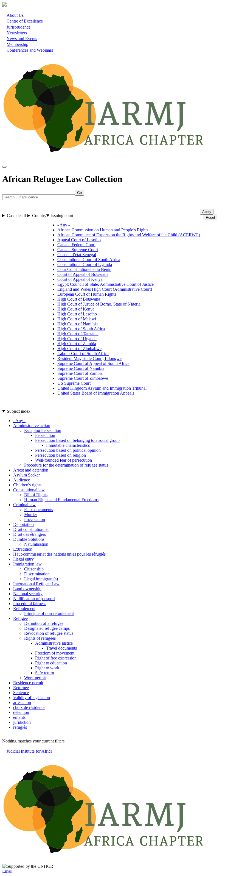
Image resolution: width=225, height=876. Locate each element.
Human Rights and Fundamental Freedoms (61, 499)
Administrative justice (54, 643)
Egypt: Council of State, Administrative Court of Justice (105, 284)
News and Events (22, 38)
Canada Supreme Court (77, 249)
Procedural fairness (29, 603)
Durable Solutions (28, 539)
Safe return (44, 672)
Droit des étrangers (29, 534)
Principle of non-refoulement (49, 613)
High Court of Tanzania (78, 333)
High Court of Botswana (78, 299)
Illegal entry (23, 559)
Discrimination (37, 574)
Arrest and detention (30, 470)
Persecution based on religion (60, 455)
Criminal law (24, 504)
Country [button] (39, 215)
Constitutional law (29, 489)
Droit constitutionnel (31, 529)
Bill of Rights (35, 494)
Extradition (22, 549)
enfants (19, 717)
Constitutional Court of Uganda (84, 264)
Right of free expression (56, 658)
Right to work (47, 668)
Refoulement (24, 608)
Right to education (51, 663)
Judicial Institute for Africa (29, 751)
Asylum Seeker (26, 475)
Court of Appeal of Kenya (80, 279)
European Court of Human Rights (86, 294)
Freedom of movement (54, 653)
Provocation (34, 519)
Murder (30, 514)
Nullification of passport (34, 598)
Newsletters (17, 33)
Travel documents (61, 648)
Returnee (21, 687)
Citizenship (34, 569)
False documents (38, 509)
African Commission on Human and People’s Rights (102, 230)
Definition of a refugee (43, 623)
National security (28, 593)
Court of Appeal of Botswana (82, 274)
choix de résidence (29, 707)
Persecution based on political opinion (68, 450)
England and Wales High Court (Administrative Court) (104, 289)
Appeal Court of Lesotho (79, 239)
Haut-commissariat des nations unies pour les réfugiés (59, 554)
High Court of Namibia (77, 323)
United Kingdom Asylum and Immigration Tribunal (102, 388)
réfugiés (20, 727)
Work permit (35, 677)
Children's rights (27, 485)
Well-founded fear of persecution (63, 460)
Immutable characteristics (68, 445)
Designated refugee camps (47, 628)
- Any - (63, 225)
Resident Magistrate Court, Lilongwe (89, 358)
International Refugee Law (36, 583)
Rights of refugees (40, 638)
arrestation (22, 702)
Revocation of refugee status (48, 633)
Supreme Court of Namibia (80, 368)
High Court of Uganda (77, 338)
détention (21, 712)
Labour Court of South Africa (83, 353)
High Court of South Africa (81, 328)
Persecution (45, 435)
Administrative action (31, 425)
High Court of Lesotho (77, 314)
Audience (21, 480)
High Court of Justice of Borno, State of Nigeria (98, 304)
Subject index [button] (18, 411)
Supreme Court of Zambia (80, 373)
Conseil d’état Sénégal (76, 254)
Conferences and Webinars (30, 50)
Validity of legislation (31, 697)
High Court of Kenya (75, 309)
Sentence (21, 692)
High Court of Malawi (76, 319)
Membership (17, 44)
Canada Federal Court (76, 244)
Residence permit (28, 682)
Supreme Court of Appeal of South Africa (93, 363)
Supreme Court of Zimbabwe (82, 378)
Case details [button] (17, 215)
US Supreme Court (74, 383)
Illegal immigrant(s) (41, 578)
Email (7, 871)
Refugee (20, 618)
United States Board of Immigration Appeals (95, 393)
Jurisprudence (18, 27)
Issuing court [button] (62, 215)
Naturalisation (36, 544)
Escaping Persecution (42, 430)
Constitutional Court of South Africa (88, 259)
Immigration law (27, 564)
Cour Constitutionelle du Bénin (84, 269)
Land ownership (27, 588)
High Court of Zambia (76, 343)
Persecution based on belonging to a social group (77, 440)
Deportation (23, 524)
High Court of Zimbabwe (79, 348)
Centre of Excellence (25, 21)
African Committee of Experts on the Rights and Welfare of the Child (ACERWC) (128, 234)
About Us (15, 15)
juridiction (22, 722)
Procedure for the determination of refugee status (66, 465)
